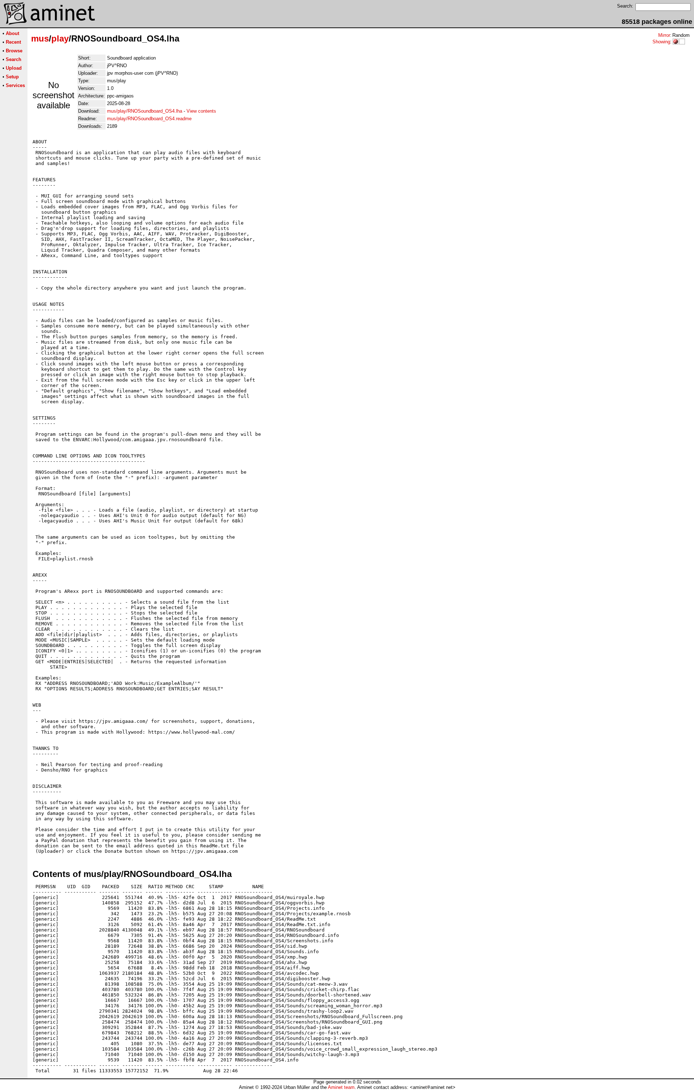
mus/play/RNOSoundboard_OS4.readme (149, 118)
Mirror (664, 35)
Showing (661, 41)
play (60, 38)
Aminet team (341, 1087)
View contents (201, 111)
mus (40, 38)
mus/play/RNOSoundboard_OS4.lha (144, 111)
